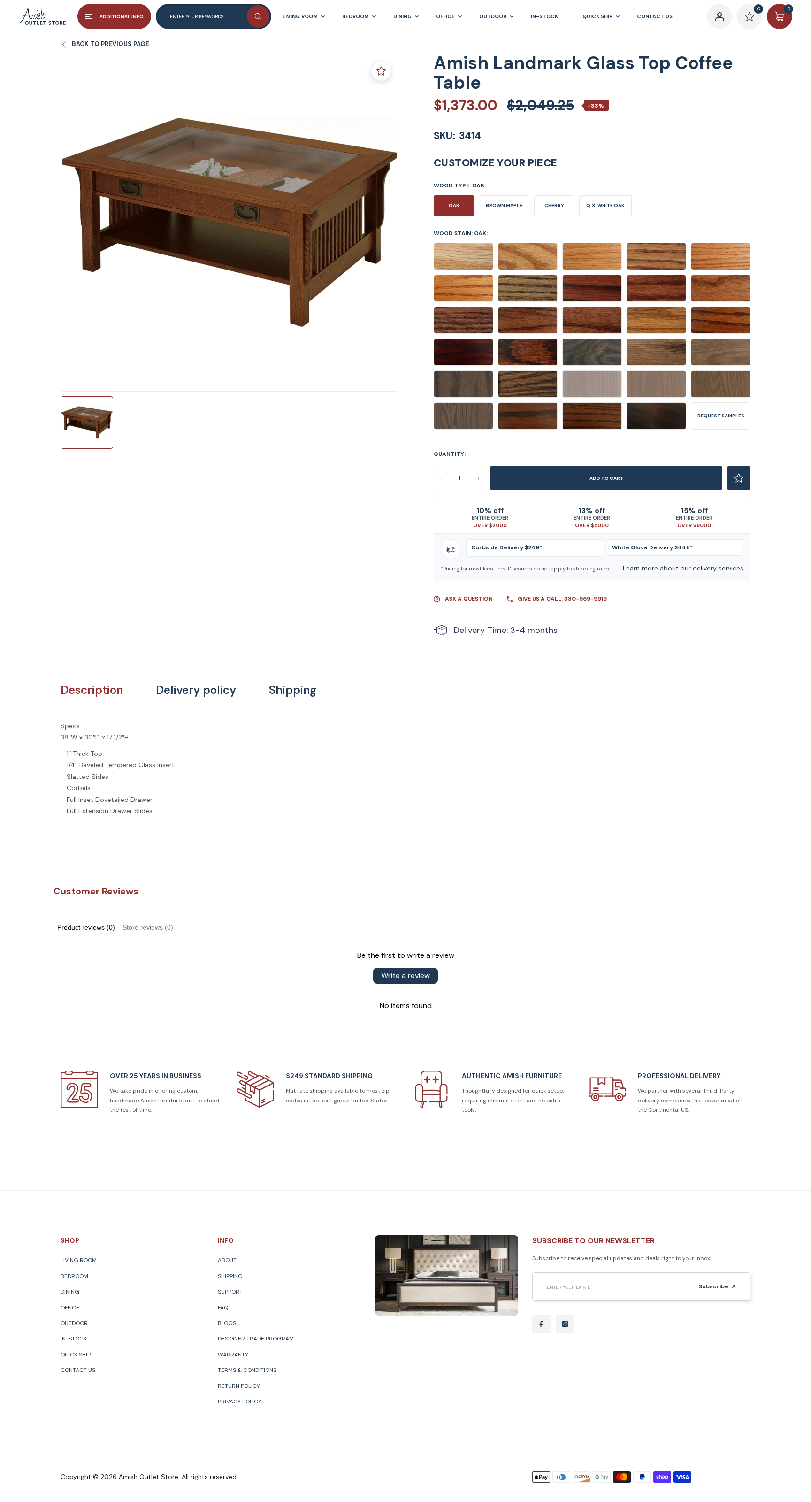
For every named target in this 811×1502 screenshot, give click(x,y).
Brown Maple (504, 205)
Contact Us (78, 1370)
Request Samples (720, 416)
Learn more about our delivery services (683, 568)
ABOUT (227, 1260)
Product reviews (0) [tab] (86, 927)
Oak (454, 205)
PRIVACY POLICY (239, 1401)
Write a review (405, 975)
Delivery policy (196, 690)
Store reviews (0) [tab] (147, 927)
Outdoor (74, 1323)
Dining (70, 1291)
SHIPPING (230, 1276)
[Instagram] (565, 1324)
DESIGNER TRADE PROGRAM (256, 1338)
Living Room (79, 1260)
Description (92, 690)
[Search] (258, 16)
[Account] (719, 16)
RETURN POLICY (239, 1386)
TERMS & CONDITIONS (247, 1370)
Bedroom (74, 1276)
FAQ (223, 1307)
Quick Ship (76, 1354)
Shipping (292, 690)
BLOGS (227, 1323)
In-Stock (74, 1338)
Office (70, 1307)
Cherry (554, 205)
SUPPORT (230, 1291)
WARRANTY (233, 1354)
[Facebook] (541, 1324)
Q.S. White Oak (605, 205)
